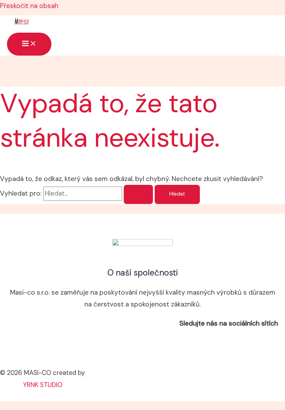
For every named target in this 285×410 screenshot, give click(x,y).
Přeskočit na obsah (29, 5)
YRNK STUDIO (42, 385)
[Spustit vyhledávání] (138, 194)
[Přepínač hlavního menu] (29, 44)
